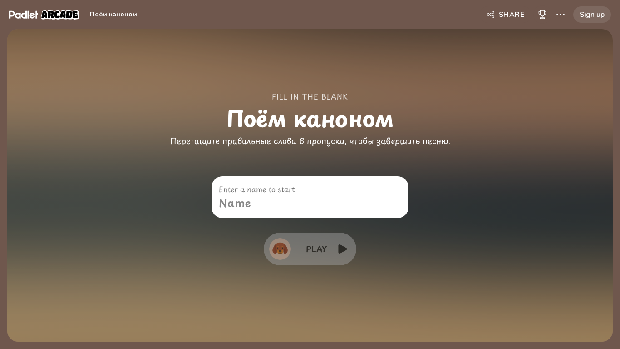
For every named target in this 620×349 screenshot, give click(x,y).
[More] (560, 14)
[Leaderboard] (542, 14)
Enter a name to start (257, 189)
